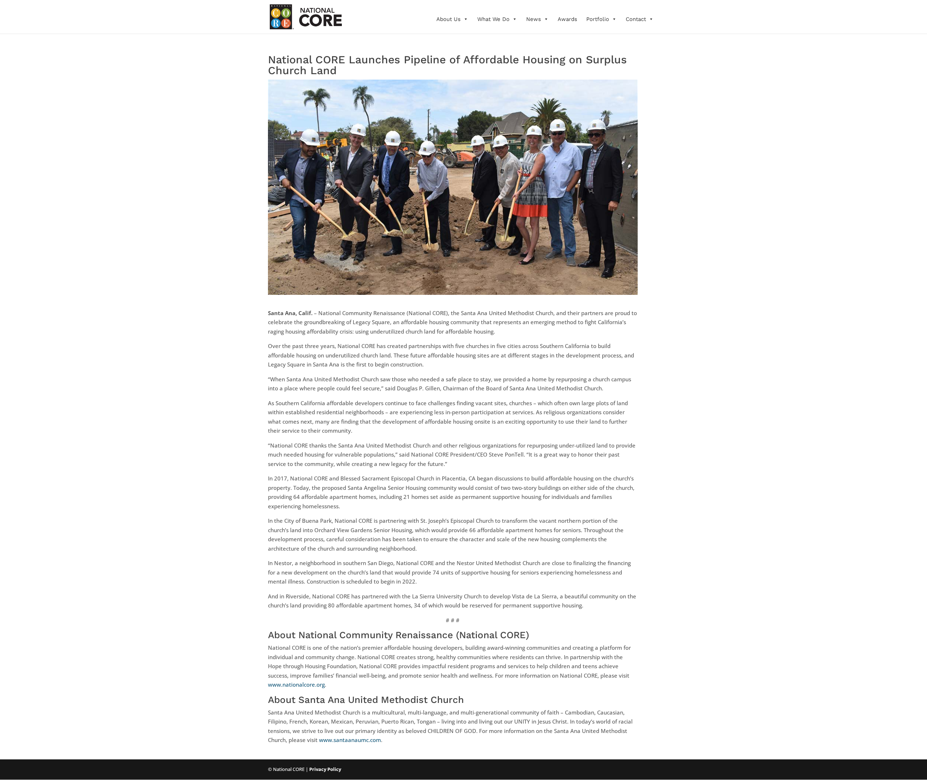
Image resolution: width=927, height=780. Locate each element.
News (533, 19)
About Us (448, 19)
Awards (567, 19)
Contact (636, 19)
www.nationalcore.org (296, 684)
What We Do (493, 19)
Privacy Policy (325, 769)
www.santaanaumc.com (350, 739)
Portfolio (597, 19)
